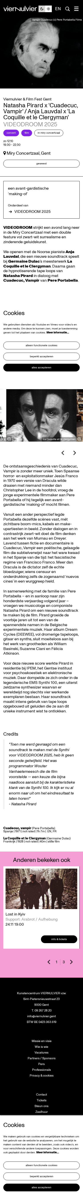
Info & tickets (59, 939)
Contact (41, 1094)
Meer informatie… (57, 333)
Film (27, 133)
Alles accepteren (41, 367)
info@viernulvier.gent (41, 1016)
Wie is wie (41, 1047)
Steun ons (41, 1106)
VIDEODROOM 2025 (32, 212)
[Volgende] (74, 453)
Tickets (41, 1100)
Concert (11, 133)
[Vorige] (62, 453)
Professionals (41, 1070)
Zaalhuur (41, 1112)
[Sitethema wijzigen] (45, 9)
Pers (41, 1064)
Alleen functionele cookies (41, 345)
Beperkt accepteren (41, 356)
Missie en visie (42, 1041)
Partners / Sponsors (42, 1058)
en (58, 9)
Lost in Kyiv (15, 914)
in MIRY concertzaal (49, 133)
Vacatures (41, 1052)
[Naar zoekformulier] (67, 9)
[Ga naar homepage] (21, 8)
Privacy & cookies (42, 1075)
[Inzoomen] (9, 439)
